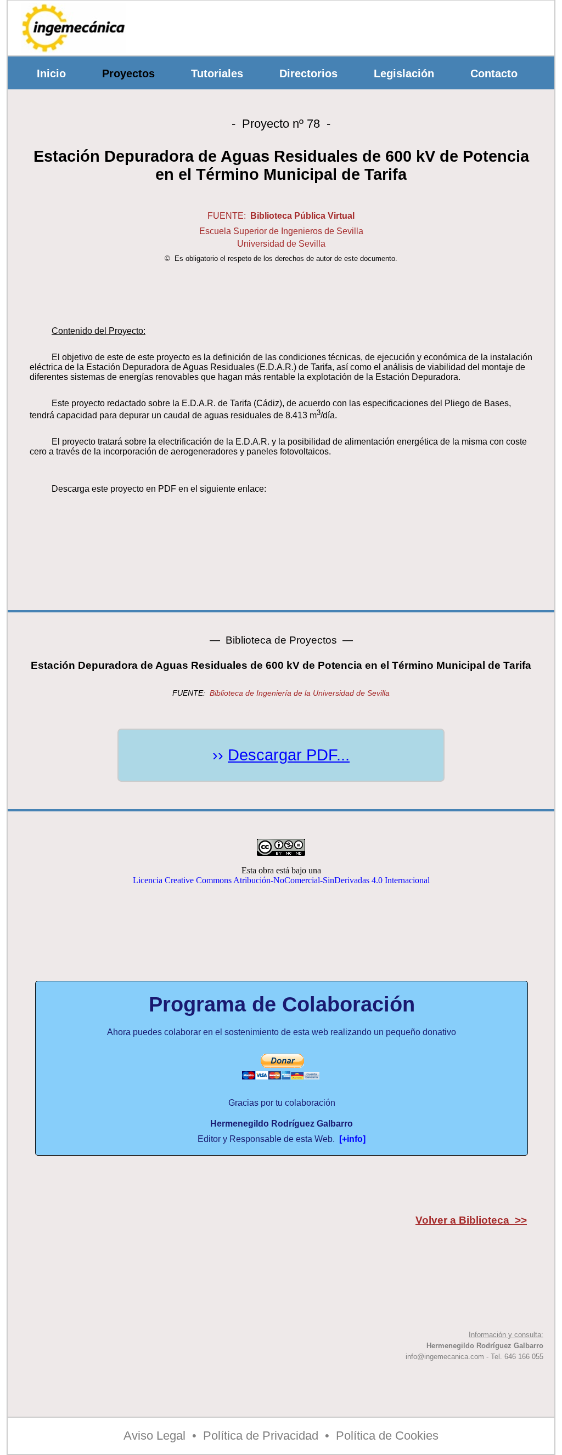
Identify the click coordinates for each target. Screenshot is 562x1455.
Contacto (493, 73)
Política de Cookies (387, 1435)
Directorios (308, 73)
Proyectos (128, 73)
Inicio (51, 73)
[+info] (352, 1139)
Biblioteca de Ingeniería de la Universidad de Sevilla (300, 693)
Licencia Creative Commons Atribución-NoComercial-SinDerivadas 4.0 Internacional (281, 880)
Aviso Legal (154, 1435)
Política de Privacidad (260, 1435)
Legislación (404, 73)
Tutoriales (217, 73)
